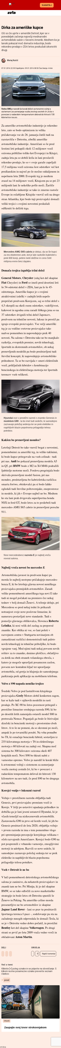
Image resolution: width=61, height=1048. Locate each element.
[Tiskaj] (32, 953)
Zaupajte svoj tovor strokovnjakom (25, 1027)
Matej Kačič (12, 60)
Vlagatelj (47, 5)
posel (6, 980)
